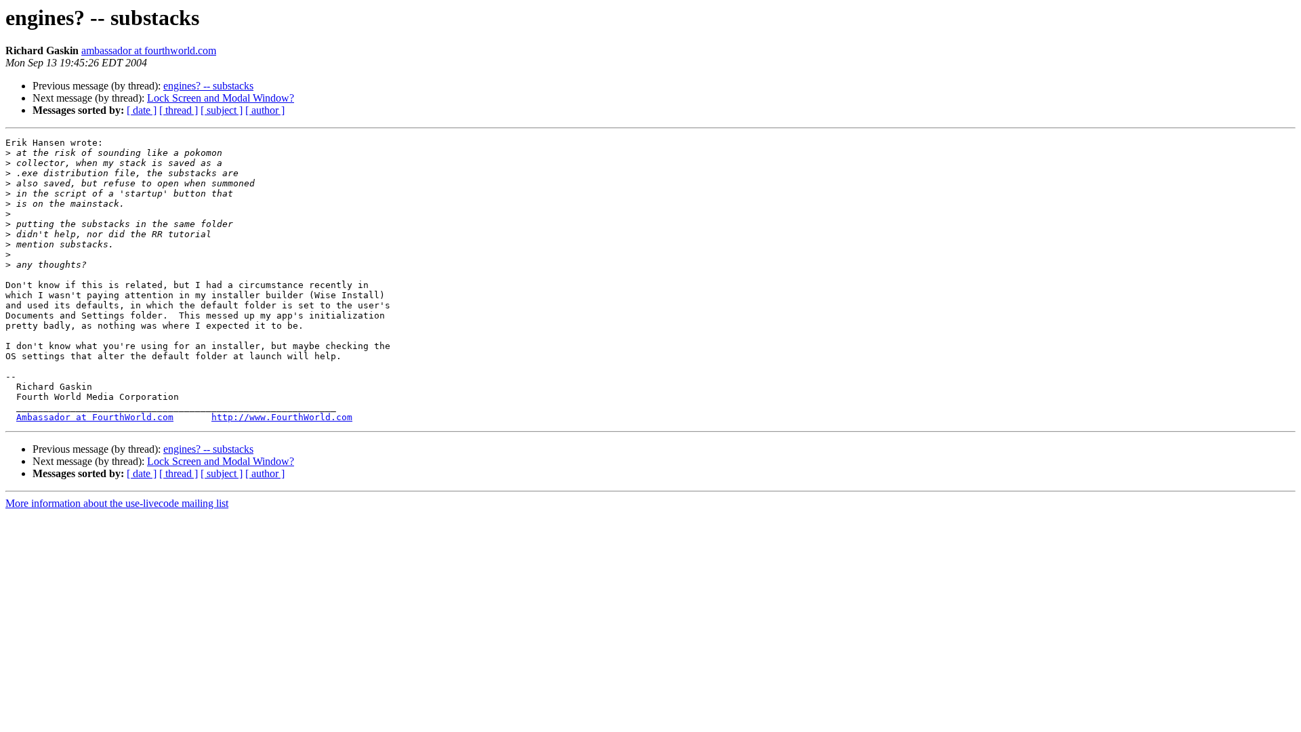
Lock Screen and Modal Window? (220, 98)
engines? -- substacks (208, 86)
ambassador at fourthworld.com (148, 50)
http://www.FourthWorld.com (281, 417)
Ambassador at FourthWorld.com (94, 417)
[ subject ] (222, 110)
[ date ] (142, 110)
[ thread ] (178, 110)
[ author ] (265, 110)
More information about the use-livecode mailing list (116, 503)
